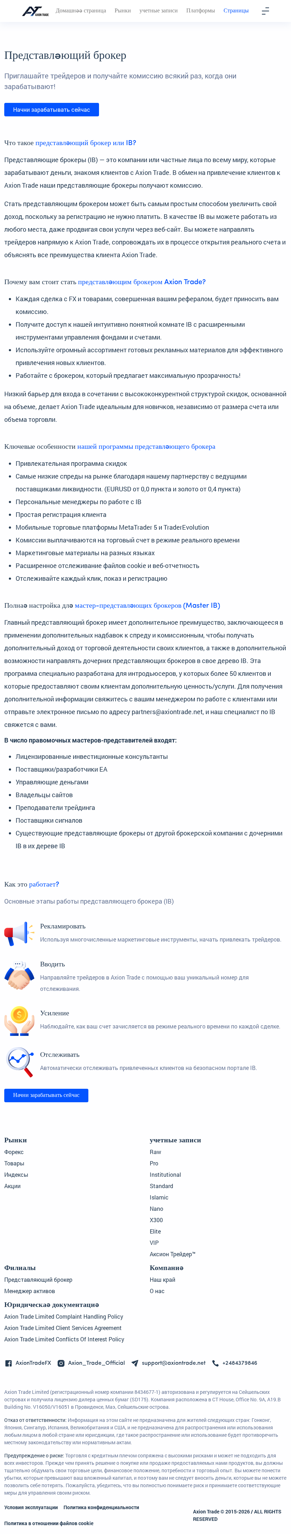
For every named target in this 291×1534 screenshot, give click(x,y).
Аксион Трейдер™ (173, 1254)
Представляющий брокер (38, 1279)
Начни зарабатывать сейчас (51, 109)
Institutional (165, 1174)
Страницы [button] (236, 11)
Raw (155, 1151)
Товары (14, 1163)
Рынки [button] (123, 11)
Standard (161, 1186)
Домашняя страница (81, 11)
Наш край (162, 1279)
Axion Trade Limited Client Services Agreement (63, 1327)
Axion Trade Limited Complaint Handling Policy (63, 1316)
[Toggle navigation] (265, 11)
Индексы (16, 1174)
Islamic (159, 1197)
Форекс (14, 1151)
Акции (12, 1186)
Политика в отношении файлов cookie (48, 1523)
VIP (154, 1242)
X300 (156, 1220)
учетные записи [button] (158, 11)
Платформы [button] (200, 11)
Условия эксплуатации (31, 1507)
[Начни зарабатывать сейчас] (46, 1101)
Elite (155, 1231)
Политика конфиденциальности (101, 1507)
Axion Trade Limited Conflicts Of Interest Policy (64, 1339)
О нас (157, 1291)
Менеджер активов (29, 1291)
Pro (154, 1163)
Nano (156, 1208)
